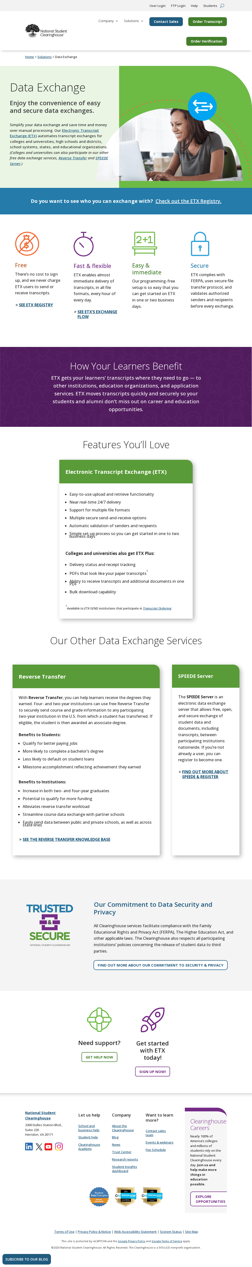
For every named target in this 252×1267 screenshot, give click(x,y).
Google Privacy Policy (131, 1241)
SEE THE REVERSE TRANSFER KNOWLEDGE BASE (66, 839)
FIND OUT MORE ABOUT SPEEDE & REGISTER (205, 774)
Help (194, 6)
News (116, 1144)
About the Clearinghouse (123, 1128)
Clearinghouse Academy (89, 1146)
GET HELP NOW (99, 1057)
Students (210, 6)
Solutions (131, 20)
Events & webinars (159, 1142)
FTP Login (178, 6)
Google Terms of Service (167, 1241)
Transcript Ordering (157, 608)
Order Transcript (207, 21)
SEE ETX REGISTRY (36, 305)
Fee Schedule (156, 1150)
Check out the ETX (177, 201)
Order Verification (206, 41)
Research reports (125, 1159)
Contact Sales (166, 21)
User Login (158, 6)
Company (106, 20)
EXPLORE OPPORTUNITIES (210, 1199)
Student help (88, 1137)
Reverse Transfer (73, 157)
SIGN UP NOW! (152, 1071)
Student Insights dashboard (124, 1168)
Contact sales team (156, 1133)
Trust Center (121, 1152)
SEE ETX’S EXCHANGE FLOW (97, 314)
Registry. (210, 201)
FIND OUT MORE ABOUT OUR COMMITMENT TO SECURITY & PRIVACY (160, 965)
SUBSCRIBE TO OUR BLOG (26, 1259)
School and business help (88, 1128)
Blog (115, 1137)
